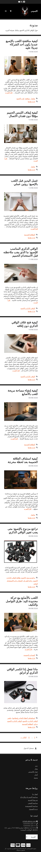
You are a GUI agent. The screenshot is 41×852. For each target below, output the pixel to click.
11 (28, 737)
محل (36, 769)
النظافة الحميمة (29, 235)
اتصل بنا (35, 794)
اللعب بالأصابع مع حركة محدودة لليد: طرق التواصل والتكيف (22, 601)
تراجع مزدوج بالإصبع (28, 578)
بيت (36, 766)
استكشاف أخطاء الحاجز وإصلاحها (23, 718)
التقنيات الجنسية (29, 655)
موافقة (27, 98)
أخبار (36, 775)
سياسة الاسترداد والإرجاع (29, 797)
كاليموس (34, 11)
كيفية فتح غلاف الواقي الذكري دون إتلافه (25, 324)
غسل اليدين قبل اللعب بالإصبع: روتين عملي (24, 182)
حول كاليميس (33, 772)
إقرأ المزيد (8, 92)
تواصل (33, 98)
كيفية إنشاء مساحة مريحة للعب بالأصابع (23, 392)
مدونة (36, 778)
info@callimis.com (29, 821)
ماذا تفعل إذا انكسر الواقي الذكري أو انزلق (22, 670)
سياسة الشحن (33, 803)
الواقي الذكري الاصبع (28, 308)
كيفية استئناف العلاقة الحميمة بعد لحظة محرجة (23, 460)
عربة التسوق (33, 809)
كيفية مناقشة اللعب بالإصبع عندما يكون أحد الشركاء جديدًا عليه (22, 44)
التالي (23, 737)
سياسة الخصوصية (31, 806)
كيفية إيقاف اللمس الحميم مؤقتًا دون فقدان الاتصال (22, 114)
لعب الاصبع (20, 98)
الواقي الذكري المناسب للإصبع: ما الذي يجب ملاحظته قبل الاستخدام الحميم (20, 252)
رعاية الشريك (28, 581)
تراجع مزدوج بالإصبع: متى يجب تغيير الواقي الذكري (23, 530)
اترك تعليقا (31, 101)
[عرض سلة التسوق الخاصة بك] (10, 11)
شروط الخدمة (33, 800)
